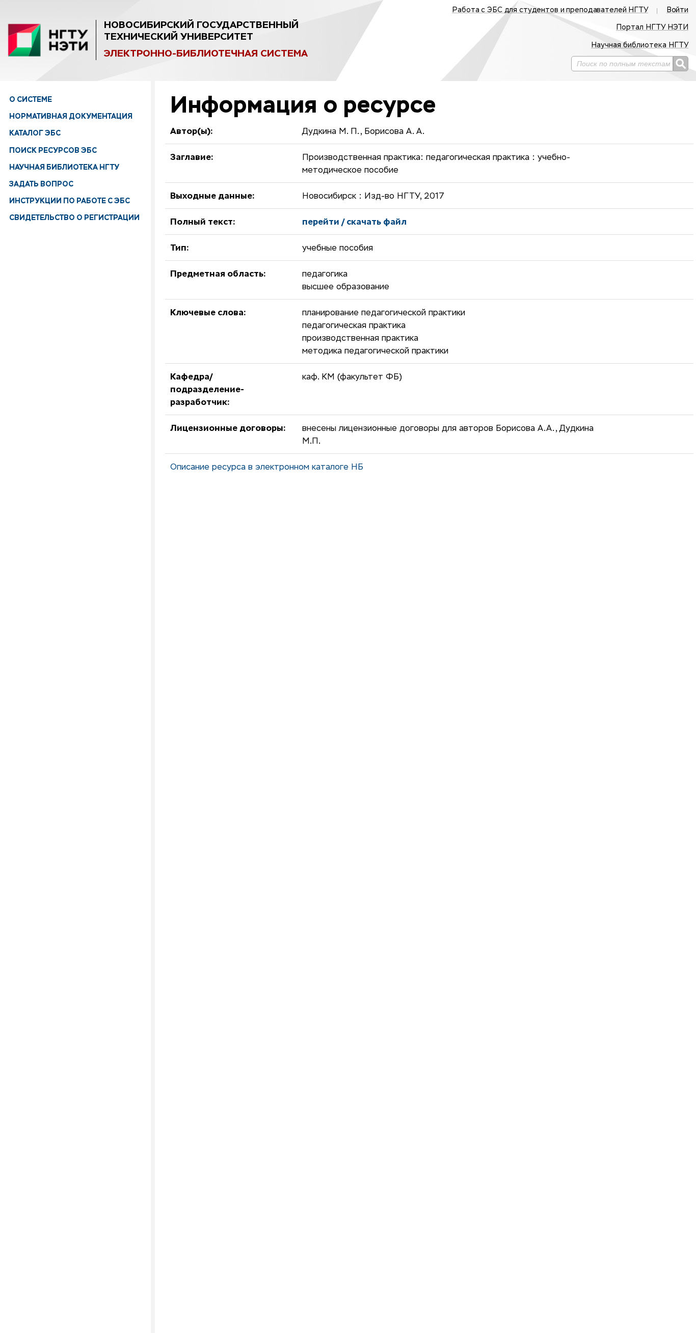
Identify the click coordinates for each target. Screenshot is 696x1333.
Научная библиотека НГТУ (64, 167)
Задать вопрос (41, 183)
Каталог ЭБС (35, 133)
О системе (30, 99)
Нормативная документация (70, 116)
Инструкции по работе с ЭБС (69, 200)
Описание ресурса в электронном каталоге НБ (266, 468)
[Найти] (680, 63)
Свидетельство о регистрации (74, 217)
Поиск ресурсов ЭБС (53, 150)
